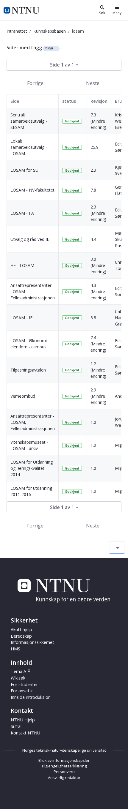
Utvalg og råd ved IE (29, 239)
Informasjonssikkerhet (32, 642)
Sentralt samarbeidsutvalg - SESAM (28, 121)
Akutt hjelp (21, 629)
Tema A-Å (20, 671)
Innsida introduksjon (31, 697)
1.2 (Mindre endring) (98, 370)
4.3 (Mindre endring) (98, 291)
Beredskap (21, 636)
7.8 (93, 190)
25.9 (94, 147)
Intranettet (17, 31)
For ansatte (22, 690)
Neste (92, 83)
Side (14, 101)
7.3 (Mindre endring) (98, 121)
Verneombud (22, 396)
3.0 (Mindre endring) (98, 265)
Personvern (64, 771)
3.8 (93, 317)
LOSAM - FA (22, 213)
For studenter (24, 684)
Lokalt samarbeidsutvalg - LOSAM (28, 147)
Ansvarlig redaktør (64, 777)
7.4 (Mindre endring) (98, 344)
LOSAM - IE (21, 317)
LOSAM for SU (24, 170)
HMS (15, 649)
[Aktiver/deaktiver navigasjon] (117, 548)
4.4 (93, 239)
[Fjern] (55, 48)
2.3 (93, 170)
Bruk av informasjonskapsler (64, 760)
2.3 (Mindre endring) (98, 213)
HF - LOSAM (22, 265)
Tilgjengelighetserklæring (64, 766)
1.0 (93, 422)
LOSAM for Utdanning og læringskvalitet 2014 (31, 468)
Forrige (35, 83)
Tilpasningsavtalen (28, 370)
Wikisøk (18, 678)
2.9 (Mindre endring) (98, 396)
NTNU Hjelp (23, 720)
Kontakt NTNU (25, 733)
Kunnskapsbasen (49, 31)
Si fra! (16, 726)
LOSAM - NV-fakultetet (32, 190)
